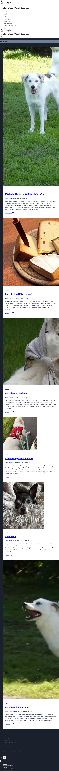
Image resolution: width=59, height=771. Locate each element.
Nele (5, 18)
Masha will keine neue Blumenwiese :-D (24, 194)
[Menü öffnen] (1, 36)
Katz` (5, 14)
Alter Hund (10, 536)
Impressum (7, 21)
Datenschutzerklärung (10, 19)
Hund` (5, 12)
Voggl (5, 16)
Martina (9, 198)
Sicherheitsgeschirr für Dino (19, 458)
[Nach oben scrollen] (1, 757)
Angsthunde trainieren (16, 393)
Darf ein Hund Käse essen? (18, 294)
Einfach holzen (8, 23)
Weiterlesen (9, 213)
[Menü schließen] (0, 761)
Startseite (6, 737)
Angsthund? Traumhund (17, 707)
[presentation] (31, 116)
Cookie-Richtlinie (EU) (10, 25)
